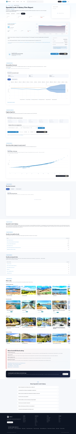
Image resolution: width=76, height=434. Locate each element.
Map (21, 1)
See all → (69, 284)
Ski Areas (36, 417)
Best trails (57, 428)
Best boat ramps (36, 428)
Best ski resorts (10, 428)
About (59, 417)
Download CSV (63, 53)
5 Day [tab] (9, 79)
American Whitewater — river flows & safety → (13, 365)
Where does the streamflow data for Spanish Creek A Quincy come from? (29, 393)
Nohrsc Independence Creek (10, 271)
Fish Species (48, 419)
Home (6, 5)
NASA (67, 432)
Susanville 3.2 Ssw (9, 263)
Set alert (14, 13)
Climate (14, 1)
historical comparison (27, 42)
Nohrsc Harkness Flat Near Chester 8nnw (11, 265)
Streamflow (9, 5)
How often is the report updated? (23, 396)
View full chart (54, 53)
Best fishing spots (30, 428)
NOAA (64, 432)
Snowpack (24, 417)
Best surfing (62, 428)
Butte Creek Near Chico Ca (10, 245)
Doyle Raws (8, 269)
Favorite (8, 13)
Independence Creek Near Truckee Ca (11, 249)
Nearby (22, 13)
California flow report (38, 42)
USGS (63, 432)
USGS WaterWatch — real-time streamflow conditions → (14, 364)
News (24, 1)
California (12, 5)
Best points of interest (51, 428)
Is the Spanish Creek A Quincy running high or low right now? (27, 390)
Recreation (17, 1)
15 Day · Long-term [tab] (14, 79)
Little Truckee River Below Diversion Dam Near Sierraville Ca (14, 247)
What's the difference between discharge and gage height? (27, 399)
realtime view (21, 42)
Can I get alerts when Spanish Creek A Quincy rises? (26, 409)
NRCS (65, 432)
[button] (19, 287)
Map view (18, 13)
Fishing (36, 419)
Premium (60, 418)
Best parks (24, 428)
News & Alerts (48, 418)
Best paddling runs (43, 428)
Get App (60, 1)
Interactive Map (48, 417)
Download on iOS (10, 422)
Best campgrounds (17, 428)
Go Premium (64, 1)
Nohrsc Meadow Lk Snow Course (10, 267)
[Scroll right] (70, 290)
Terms (59, 419)
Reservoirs (24, 419)
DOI (68, 432)
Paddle (36, 418)
